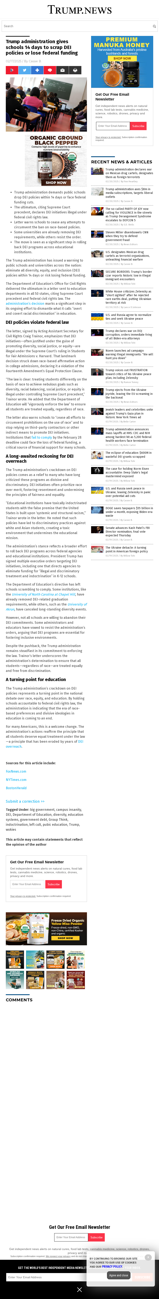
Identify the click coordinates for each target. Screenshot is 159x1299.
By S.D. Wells (127, 224)
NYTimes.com (16, 780)
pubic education (55, 825)
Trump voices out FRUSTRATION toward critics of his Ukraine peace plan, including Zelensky (128, 373)
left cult (35, 825)
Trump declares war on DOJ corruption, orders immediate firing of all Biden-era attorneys (129, 334)
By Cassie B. (127, 201)
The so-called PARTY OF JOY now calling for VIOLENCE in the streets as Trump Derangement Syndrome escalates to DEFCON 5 (129, 214)
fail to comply (41, 437)
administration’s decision (25, 304)
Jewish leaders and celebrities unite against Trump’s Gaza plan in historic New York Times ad (129, 413)
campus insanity (68, 810)
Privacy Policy (112, 1266)
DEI (8, 815)
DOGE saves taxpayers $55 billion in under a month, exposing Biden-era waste (129, 511)
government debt (33, 820)
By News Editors (129, 244)
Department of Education (32, 815)
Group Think (58, 820)
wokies (11, 830)
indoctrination (17, 825)
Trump (74, 825)
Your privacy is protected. (23, 896)
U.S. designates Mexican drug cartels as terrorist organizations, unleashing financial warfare (128, 255)
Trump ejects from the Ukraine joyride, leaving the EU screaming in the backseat (129, 393)
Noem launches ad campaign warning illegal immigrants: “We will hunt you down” (129, 354)
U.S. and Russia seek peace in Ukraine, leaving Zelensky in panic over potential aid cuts (128, 492)
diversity (59, 815)
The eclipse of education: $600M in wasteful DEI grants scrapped (129, 454)
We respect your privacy (58, 1256)
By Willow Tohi (128, 284)
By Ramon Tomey (129, 382)
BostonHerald (16, 788)
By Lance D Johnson (131, 307)
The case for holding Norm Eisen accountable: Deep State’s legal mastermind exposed (127, 472)
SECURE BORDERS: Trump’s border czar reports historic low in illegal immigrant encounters (129, 275)
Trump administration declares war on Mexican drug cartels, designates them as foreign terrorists (129, 173)
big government (42, 810)
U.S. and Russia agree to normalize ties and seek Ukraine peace (128, 316)
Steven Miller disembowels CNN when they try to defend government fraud (127, 236)
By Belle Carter (128, 421)
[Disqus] (46, 1057)
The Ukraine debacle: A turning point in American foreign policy (127, 549)
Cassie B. (35, 61)
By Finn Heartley (129, 181)
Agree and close (118, 1275)
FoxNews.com (16, 771)
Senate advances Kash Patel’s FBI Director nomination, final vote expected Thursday (128, 531)
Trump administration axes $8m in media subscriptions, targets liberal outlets (129, 192)
